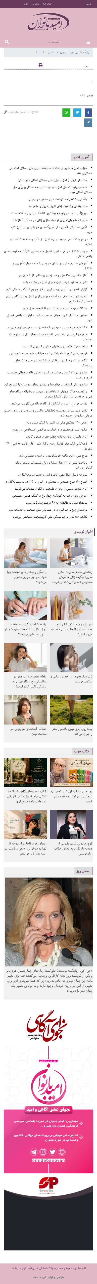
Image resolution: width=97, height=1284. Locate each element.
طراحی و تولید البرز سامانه (48, 1277)
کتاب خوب (81, 751)
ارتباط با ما (47, 4)
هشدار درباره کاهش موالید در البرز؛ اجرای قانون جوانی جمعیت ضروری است (49, 375)
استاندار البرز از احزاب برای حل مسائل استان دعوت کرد (53, 180)
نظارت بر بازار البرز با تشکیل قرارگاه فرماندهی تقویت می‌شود (49, 403)
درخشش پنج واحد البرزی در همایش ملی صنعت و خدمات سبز (48, 510)
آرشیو (26, 4)
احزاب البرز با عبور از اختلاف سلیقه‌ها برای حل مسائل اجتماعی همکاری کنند (50, 170)
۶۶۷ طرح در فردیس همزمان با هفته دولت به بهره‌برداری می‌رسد (47, 327)
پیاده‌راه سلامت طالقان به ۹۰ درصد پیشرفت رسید (57, 503)
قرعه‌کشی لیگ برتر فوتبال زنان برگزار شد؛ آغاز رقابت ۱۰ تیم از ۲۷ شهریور (48, 446)
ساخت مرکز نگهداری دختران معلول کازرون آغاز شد (55, 346)
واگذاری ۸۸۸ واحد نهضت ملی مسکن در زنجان (58, 199)
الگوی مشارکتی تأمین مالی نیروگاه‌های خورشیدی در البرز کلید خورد (51, 229)
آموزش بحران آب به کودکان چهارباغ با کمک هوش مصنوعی (50, 496)
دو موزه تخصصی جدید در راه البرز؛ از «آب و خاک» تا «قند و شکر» (51, 241)
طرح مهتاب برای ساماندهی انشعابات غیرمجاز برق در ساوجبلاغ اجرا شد (50, 337)
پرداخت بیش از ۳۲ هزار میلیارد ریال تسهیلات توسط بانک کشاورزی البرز (53, 465)
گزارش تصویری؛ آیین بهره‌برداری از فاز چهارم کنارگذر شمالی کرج (47, 289)
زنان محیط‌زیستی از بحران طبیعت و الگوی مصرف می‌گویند (51, 489)
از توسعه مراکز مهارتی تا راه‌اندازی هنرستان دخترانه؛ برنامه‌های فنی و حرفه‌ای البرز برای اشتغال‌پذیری (50, 394)
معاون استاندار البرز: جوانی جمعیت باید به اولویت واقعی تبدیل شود (49, 318)
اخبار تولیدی (83, 531)
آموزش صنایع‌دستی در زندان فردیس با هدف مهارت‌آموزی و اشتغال (52, 265)
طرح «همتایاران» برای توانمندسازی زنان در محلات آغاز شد (50, 220)
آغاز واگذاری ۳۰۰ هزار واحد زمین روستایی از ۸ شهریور (53, 275)
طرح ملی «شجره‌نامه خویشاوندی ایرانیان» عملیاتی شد (53, 456)
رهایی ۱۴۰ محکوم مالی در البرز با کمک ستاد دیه (57, 422)
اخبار (51, 52)
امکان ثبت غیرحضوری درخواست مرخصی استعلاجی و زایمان (50, 430)
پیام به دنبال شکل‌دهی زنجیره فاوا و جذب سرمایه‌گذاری (53, 475)
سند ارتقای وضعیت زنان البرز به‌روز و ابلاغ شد (58, 206)
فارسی (89, 4)
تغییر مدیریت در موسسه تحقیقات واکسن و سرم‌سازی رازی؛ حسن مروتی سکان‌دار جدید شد (48, 413)
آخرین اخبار (81, 157)
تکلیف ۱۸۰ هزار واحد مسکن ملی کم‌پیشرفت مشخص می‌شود (50, 517)
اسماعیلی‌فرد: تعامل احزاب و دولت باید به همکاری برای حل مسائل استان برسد (52, 189)
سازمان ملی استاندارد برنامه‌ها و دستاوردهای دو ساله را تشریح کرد (46, 384)
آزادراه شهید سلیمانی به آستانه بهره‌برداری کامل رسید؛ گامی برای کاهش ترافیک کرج (49, 299)
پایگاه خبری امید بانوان (74, 52)
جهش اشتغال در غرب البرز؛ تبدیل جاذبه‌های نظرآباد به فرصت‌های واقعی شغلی (48, 253)
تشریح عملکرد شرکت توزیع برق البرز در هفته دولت (55, 282)
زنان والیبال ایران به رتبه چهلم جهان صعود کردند (57, 437)
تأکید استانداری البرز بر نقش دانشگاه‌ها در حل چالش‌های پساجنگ (53, 363)
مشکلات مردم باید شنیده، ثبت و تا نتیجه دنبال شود (55, 308)
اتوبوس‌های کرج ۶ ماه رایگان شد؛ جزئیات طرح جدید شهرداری (48, 353)
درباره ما (36, 4)
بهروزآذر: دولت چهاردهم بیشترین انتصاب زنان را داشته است (49, 213)
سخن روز (82, 871)
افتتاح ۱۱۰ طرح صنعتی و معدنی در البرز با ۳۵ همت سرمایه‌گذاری (46, 482)
